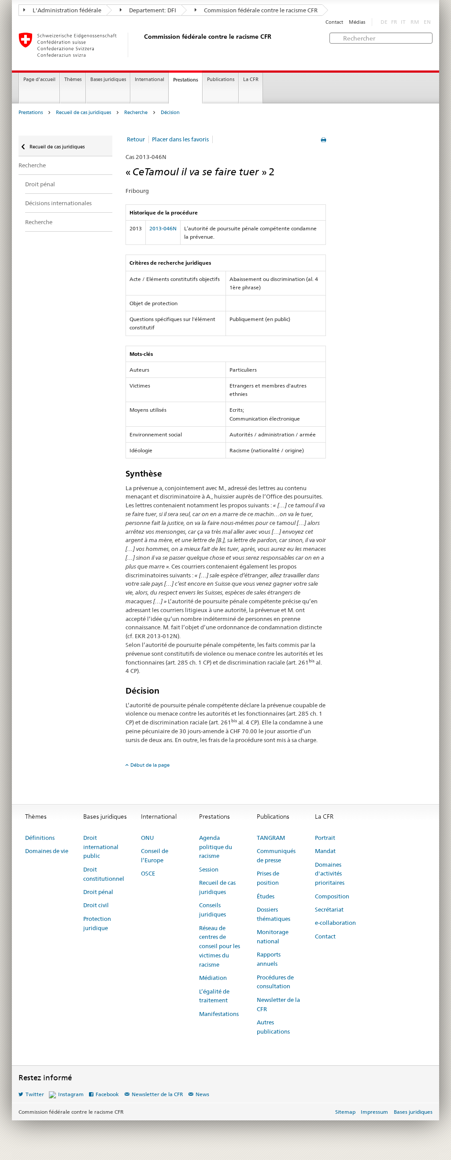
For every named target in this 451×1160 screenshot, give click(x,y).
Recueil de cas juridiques (83, 112)
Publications (220, 79)
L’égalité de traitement (214, 996)
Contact (334, 22)
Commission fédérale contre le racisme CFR (260, 10)
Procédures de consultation (275, 982)
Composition (332, 896)
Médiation (213, 977)
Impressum (374, 1111)
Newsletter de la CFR (278, 1004)
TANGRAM (271, 837)
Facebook (107, 1094)
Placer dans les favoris (180, 139)
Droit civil (96, 905)
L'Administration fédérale (66, 10)
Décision (170, 112)
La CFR (251, 79)
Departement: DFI (152, 10)
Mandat (325, 850)
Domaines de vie (46, 850)
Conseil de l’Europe (154, 855)
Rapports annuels (269, 959)
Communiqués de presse (276, 855)
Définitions (40, 837)
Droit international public (100, 847)
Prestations (185, 80)
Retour (136, 139)
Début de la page (150, 765)
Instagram (71, 1094)
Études (265, 896)
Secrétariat (329, 909)
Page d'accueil (39, 79)
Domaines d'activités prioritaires (329, 874)
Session (208, 869)
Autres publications (273, 1027)
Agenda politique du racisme (215, 847)
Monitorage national (272, 936)
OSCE (148, 873)
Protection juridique (97, 923)
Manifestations (219, 1013)
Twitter (35, 1094)
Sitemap (345, 1111)
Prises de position (268, 878)
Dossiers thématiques (273, 914)
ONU (147, 837)
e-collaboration (335, 922)
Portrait (325, 837)
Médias (357, 22)
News (202, 1094)
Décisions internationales (58, 203)
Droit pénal (40, 184)
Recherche (136, 112)
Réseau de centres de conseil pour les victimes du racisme (219, 946)
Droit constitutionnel (103, 874)
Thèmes (72, 79)
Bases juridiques (108, 79)
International (149, 79)
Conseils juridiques (212, 909)
